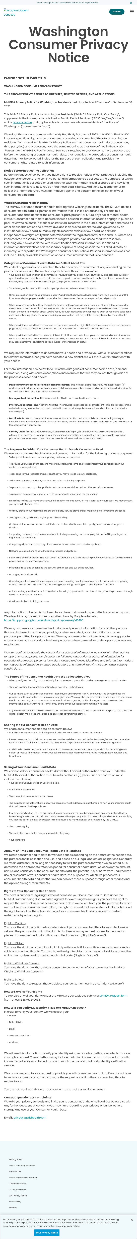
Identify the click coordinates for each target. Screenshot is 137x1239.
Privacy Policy (16, 1159)
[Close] (131, 1220)
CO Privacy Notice (17, 1189)
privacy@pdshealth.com (30, 1118)
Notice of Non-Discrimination (23, 1177)
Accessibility (15, 1201)
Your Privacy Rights (47, 1232)
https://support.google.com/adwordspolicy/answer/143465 (43, 620)
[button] (132, 12)
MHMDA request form (113, 996)
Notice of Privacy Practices (22, 1165)
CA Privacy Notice (17, 1183)
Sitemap (13, 1207)
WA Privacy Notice (18, 1195)
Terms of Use (15, 1171)
